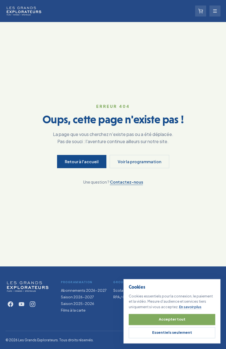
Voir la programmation (139, 161)
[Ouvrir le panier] (200, 11)
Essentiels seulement (172, 332)
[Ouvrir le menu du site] (214, 11)
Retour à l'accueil (82, 161)
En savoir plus (190, 306)
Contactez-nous (126, 181)
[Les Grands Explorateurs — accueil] (28, 286)
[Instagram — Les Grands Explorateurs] (32, 304)
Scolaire (120, 290)
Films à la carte (73, 310)
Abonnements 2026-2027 (84, 290)
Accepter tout (172, 319)
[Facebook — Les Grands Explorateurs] (10, 304)
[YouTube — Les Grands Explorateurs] (21, 304)
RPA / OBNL (123, 297)
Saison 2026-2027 (77, 297)
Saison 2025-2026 (77, 303)
